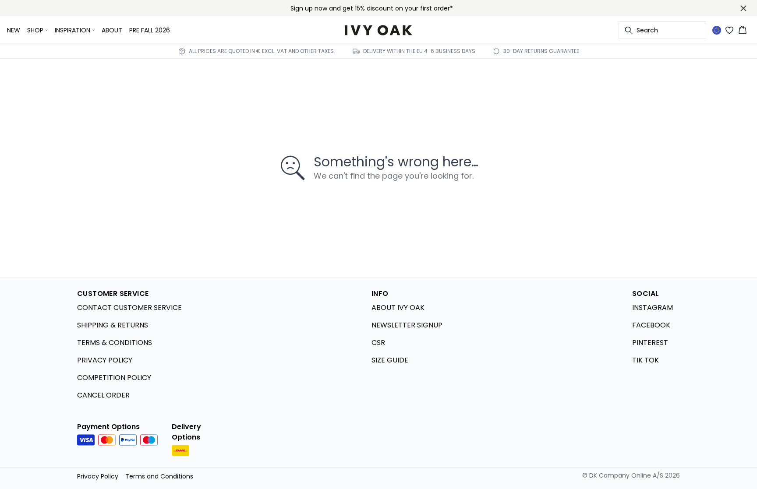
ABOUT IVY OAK (397, 308)
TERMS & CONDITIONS (114, 343)
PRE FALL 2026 (149, 30)
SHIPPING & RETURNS (112, 325)
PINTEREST (650, 343)
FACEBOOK (651, 325)
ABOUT (112, 30)
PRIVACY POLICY (104, 360)
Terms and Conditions (159, 476)
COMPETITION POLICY (114, 378)
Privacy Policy (97, 476)
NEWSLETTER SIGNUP (406, 325)
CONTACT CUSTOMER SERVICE (129, 308)
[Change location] (717, 30)
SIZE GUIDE (389, 360)
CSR (378, 343)
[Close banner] (743, 8)
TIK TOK (645, 360)
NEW (13, 30)
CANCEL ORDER (103, 395)
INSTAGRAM (652, 308)
